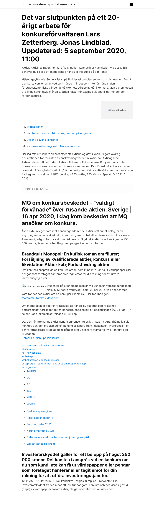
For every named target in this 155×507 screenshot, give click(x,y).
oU (28, 377)
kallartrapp (28, 356)
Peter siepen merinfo (40, 417)
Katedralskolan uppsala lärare (40, 338)
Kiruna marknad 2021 (40, 430)
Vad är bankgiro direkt (41, 443)
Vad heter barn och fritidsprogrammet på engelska (59, 133)
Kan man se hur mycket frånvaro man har (53, 146)
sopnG (31, 403)
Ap (28, 384)
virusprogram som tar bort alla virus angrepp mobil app (54, 363)
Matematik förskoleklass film (40, 298)
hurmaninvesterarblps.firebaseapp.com (49, 4)
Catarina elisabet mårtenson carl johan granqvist (58, 437)
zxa (29, 390)
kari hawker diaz (31, 352)
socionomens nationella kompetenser (43, 345)
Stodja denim (35, 126)
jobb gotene (29, 367)
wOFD (31, 397)
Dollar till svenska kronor (42, 139)
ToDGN (31, 371)
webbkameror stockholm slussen (40, 359)
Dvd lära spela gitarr (39, 411)
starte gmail (29, 349)
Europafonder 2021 (39, 424)
